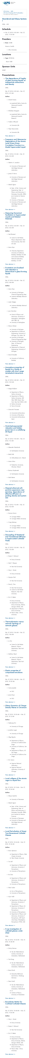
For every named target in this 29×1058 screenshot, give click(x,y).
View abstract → (10, 136)
